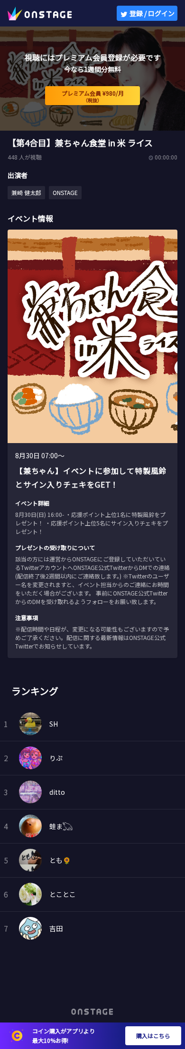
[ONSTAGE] (40, 13)
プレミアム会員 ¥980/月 (93, 96)
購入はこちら (153, 1035)
